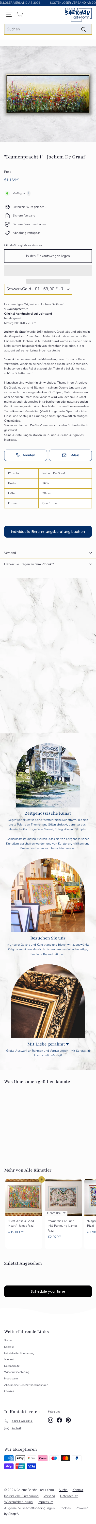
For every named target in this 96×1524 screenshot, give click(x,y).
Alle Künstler (37, 1170)
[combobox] (48, 29)
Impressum (11, 1378)
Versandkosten (33, 245)
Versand (10, 553)
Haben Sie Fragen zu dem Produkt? (29, 564)
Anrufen (28, 455)
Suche (8, 1340)
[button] (48, 270)
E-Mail (73, 455)
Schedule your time (48, 1291)
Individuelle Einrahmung (19, 1353)
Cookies (9, 1391)
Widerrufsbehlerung (16, 1372)
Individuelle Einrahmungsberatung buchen (48, 531)
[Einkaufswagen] (19, 14)
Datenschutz (11, 1366)
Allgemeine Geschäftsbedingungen (26, 1385)
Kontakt (9, 1347)
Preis (7, 172)
